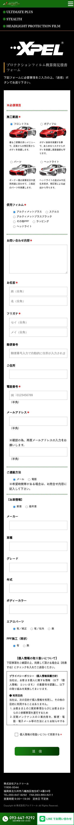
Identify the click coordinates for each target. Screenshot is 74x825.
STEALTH (14, 20)
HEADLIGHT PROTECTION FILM (33, 27)
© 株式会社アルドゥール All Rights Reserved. (36, 805)
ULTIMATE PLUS (19, 12)
